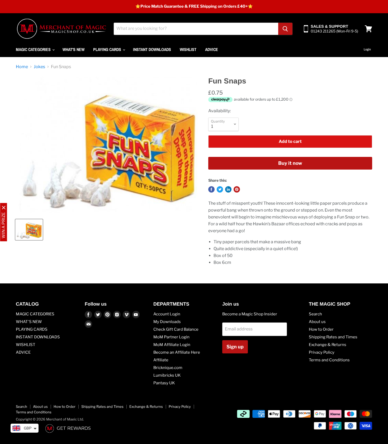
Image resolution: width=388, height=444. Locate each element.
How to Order (321, 329)
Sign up (235, 346)
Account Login (166, 314)
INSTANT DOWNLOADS (152, 49)
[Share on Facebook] (211, 189)
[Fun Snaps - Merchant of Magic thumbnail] (29, 229)
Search (315, 314)
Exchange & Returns (327, 344)
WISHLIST (188, 49)
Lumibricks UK (167, 375)
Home (22, 66)
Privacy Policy (321, 352)
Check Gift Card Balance (175, 329)
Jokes (39, 66)
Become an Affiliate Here (176, 352)
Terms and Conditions (329, 360)
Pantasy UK (164, 383)
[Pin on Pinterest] (237, 189)
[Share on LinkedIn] (228, 189)
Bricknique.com (167, 367)
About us (317, 321)
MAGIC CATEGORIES (34, 49)
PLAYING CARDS (107, 49)
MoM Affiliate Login (171, 344)
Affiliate (160, 360)
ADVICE (211, 49)
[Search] (285, 29)
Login (367, 49)
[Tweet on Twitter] (220, 189)
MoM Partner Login (171, 337)
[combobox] (196, 29)
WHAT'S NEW (73, 49)
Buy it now (290, 163)
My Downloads (167, 321)
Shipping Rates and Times (333, 337)
